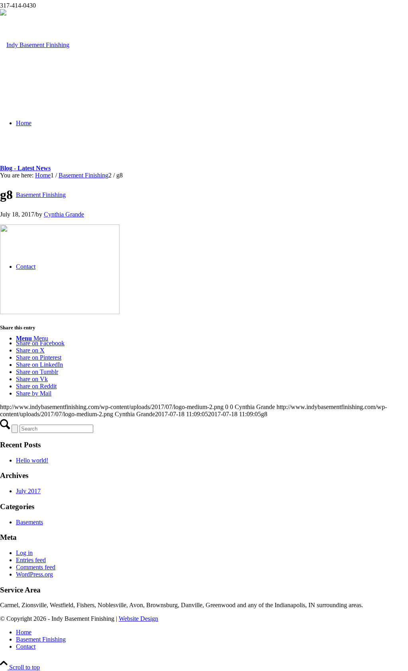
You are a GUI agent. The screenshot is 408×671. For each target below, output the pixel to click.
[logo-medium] (34, 44)
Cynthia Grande (64, 214)
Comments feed (35, 567)
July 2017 (28, 491)
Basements (29, 522)
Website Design (138, 618)
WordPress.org (34, 574)
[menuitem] (212, 632)
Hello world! (32, 460)
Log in (24, 552)
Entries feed (31, 560)
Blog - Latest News (25, 168)
